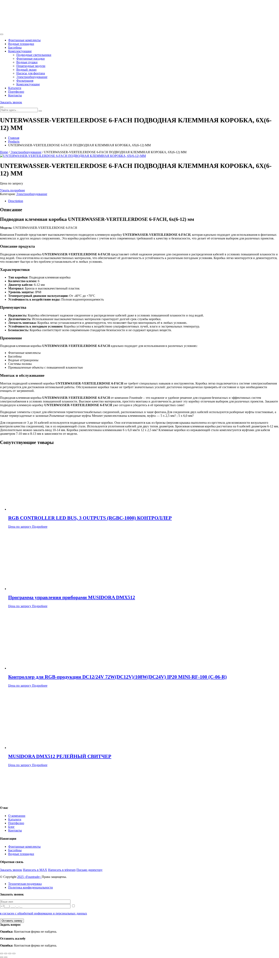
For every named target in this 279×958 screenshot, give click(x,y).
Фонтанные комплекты (24, 40)
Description (15, 201)
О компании (16, 815)
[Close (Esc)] (1, 953)
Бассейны (15, 47)
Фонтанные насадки (30, 58)
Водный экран (26, 69)
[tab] (143, 201)
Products (13, 141)
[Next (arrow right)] (5, 957)
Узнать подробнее (12, 190)
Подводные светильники (33, 55)
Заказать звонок (11, 102)
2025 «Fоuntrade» (29, 877)
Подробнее (39, 526)
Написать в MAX (35, 870)
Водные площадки (21, 44)
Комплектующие (20, 51)
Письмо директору (89, 870)
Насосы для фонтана (30, 73)
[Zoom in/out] (14, 953)
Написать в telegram (62, 870)
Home (4, 152)
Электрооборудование (31, 77)
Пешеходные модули (30, 66)
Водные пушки (27, 62)
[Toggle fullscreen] (9, 953)
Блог (11, 826)
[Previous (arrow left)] (1, 957)
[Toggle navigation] (1, 34)
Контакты (15, 95)
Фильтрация (24, 80)
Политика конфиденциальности (30, 887)
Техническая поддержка (25, 883)
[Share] (5, 953)
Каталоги (14, 88)
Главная (13, 138)
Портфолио (16, 91)
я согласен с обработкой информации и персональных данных (43, 913)
